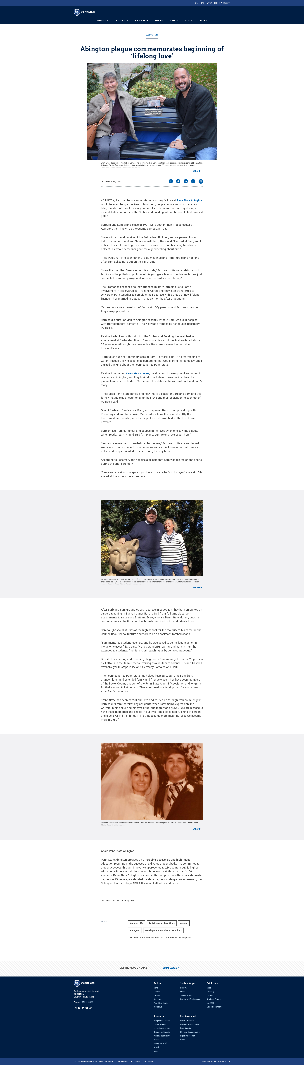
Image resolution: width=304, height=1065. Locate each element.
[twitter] (178, 181)
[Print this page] (201, 181)
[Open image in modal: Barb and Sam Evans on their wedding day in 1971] (152, 781)
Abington (152, 35)
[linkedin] (186, 181)
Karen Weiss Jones (137, 373)
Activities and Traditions (162, 923)
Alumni (184, 923)
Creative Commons (131, 168)
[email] (193, 181)
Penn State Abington (189, 200)
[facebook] (171, 181)
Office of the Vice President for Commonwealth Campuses (160, 937)
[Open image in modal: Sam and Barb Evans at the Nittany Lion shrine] (152, 538)
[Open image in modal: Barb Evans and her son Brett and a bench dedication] (152, 111)
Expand (197, 171)
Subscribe (169, 967)
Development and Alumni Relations (163, 930)
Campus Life (136, 923)
